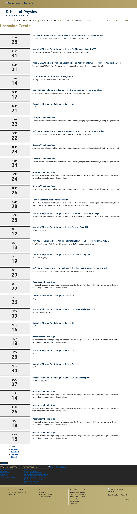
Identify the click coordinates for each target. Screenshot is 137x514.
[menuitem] (83, 490)
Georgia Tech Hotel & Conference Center (34, 477)
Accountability (74, 501)
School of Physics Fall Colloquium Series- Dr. (53, 104)
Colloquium (67, 20)
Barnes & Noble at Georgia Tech (34, 480)
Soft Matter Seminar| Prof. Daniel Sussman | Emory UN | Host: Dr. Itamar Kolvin (68, 131)
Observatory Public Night (44, 172)
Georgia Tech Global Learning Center (35, 475)
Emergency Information (46, 494)
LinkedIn (14, 457)
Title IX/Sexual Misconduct (78, 494)
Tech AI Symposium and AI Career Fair (50, 200)
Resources (4, 463)
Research (32, 20)
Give (117, 21)
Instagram (15, 449)
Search (126, 21)
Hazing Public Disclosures (77, 497)
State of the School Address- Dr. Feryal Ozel (52, 77)
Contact (109, 21)
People (57, 20)
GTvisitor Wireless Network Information (36, 474)
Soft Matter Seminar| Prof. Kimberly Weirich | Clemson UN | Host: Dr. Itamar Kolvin (70, 268)
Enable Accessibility (45, 497)
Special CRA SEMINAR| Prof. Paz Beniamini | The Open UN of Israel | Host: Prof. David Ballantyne (76, 63)
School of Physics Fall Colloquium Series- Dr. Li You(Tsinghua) (61, 255)
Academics (21, 20)
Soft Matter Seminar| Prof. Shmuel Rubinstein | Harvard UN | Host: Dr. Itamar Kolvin (70, 241)
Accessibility (74, 499)
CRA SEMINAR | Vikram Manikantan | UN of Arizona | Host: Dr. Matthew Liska (67, 90)
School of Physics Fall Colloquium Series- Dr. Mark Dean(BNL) (61, 227)
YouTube (14, 454)
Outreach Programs (82, 20)
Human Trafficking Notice (77, 492)
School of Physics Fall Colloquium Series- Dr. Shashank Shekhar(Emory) (65, 213)
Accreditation (74, 503)
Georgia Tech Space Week (44, 118)
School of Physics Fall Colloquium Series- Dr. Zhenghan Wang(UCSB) (64, 49)
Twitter (14, 447)
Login (128, 500)
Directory (41, 490)
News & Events (45, 20)
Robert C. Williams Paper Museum (34, 483)
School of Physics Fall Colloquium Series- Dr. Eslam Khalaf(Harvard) (63, 309)
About (10, 20)
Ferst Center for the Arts (31, 481)
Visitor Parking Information (32, 472)
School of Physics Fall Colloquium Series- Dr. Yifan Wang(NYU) (61, 378)
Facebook (15, 452)
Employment (42, 492)
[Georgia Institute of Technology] (20, 4)
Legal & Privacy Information (78, 490)
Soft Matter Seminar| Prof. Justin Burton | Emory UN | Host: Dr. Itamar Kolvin (67, 35)
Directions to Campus (30, 471)
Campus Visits (28, 470)
